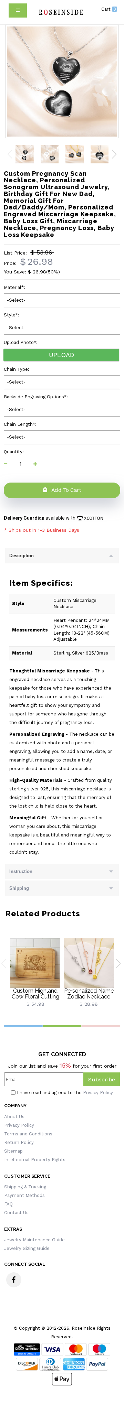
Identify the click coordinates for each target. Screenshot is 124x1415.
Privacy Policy (98, 1092)
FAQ (8, 1204)
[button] (114, 154)
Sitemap (13, 1151)
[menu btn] (18, 10)
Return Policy (19, 1142)
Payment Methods (24, 1195)
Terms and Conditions (28, 1133)
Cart (108, 9)
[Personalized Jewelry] (60, 12)
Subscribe (101, 1079)
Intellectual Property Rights (34, 1159)
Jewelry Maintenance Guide (34, 1239)
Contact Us (16, 1212)
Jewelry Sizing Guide (27, 1248)
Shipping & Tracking (25, 1186)
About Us (14, 1116)
